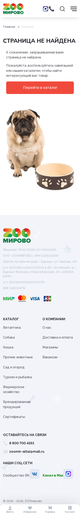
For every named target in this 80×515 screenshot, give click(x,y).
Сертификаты (14, 417)
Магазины (50, 347)
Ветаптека (12, 327)
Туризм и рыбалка (17, 377)
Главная (9, 26)
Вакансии (49, 357)
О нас (46, 327)
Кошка (8, 347)
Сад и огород (14, 367)
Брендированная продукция (17, 404)
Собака (9, 337)
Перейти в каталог (40, 87)
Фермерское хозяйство (13, 389)
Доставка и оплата (57, 337)
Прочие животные (18, 357)
